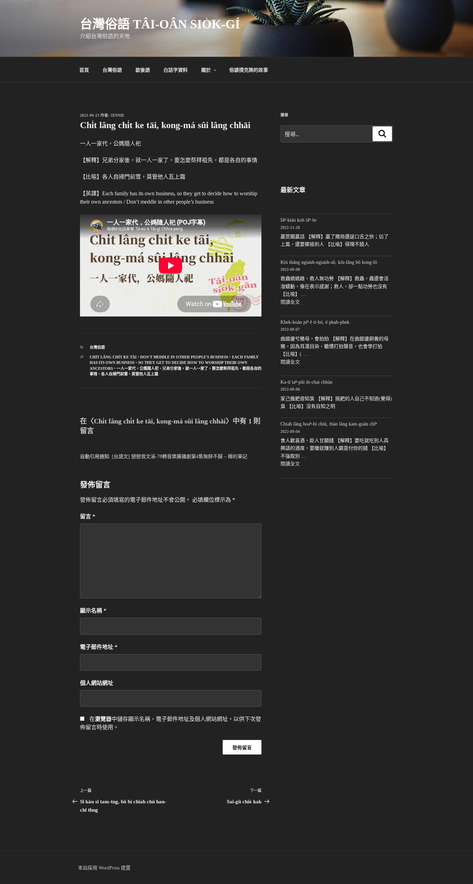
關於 (206, 69)
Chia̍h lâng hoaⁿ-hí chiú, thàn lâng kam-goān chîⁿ (328, 424)
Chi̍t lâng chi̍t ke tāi (113, 357)
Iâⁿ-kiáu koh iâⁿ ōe (298, 220)
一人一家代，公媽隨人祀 (138, 368)
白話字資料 (175, 69)
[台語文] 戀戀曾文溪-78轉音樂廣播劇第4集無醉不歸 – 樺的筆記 (179, 456)
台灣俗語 (112, 69)
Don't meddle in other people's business (184, 357)
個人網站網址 (96, 683)
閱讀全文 (290, 302)
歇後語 (142, 69)
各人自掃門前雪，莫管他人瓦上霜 (129, 374)
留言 (87, 516)
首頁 (84, 69)
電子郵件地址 (98, 647)
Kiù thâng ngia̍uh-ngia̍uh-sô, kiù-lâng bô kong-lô (328, 262)
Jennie (117, 115)
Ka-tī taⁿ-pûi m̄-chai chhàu (306, 382)
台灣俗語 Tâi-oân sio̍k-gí (160, 24)
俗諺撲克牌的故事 (248, 69)
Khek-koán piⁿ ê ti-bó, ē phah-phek (314, 322)
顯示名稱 (93, 611)
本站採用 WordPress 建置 (104, 867)
